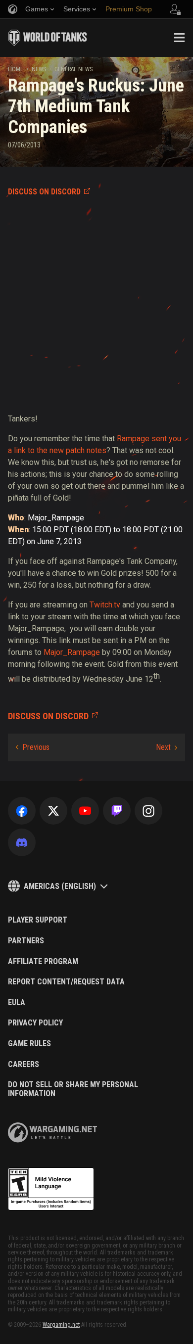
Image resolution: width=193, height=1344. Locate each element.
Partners (26, 940)
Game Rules (29, 1043)
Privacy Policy (35, 1023)
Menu (179, 37)
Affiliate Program (43, 961)
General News (73, 69)
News (39, 69)
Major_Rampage (72, 652)
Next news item (166, 747)
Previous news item (32, 747)
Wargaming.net (61, 1324)
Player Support (37, 920)
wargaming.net (52, 1132)
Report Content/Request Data (66, 981)
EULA (16, 1002)
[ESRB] (51, 1189)
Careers (23, 1064)
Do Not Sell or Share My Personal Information (73, 1089)
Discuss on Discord (44, 191)
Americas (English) (60, 886)
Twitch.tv (105, 604)
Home (15, 69)
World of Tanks (47, 37)
